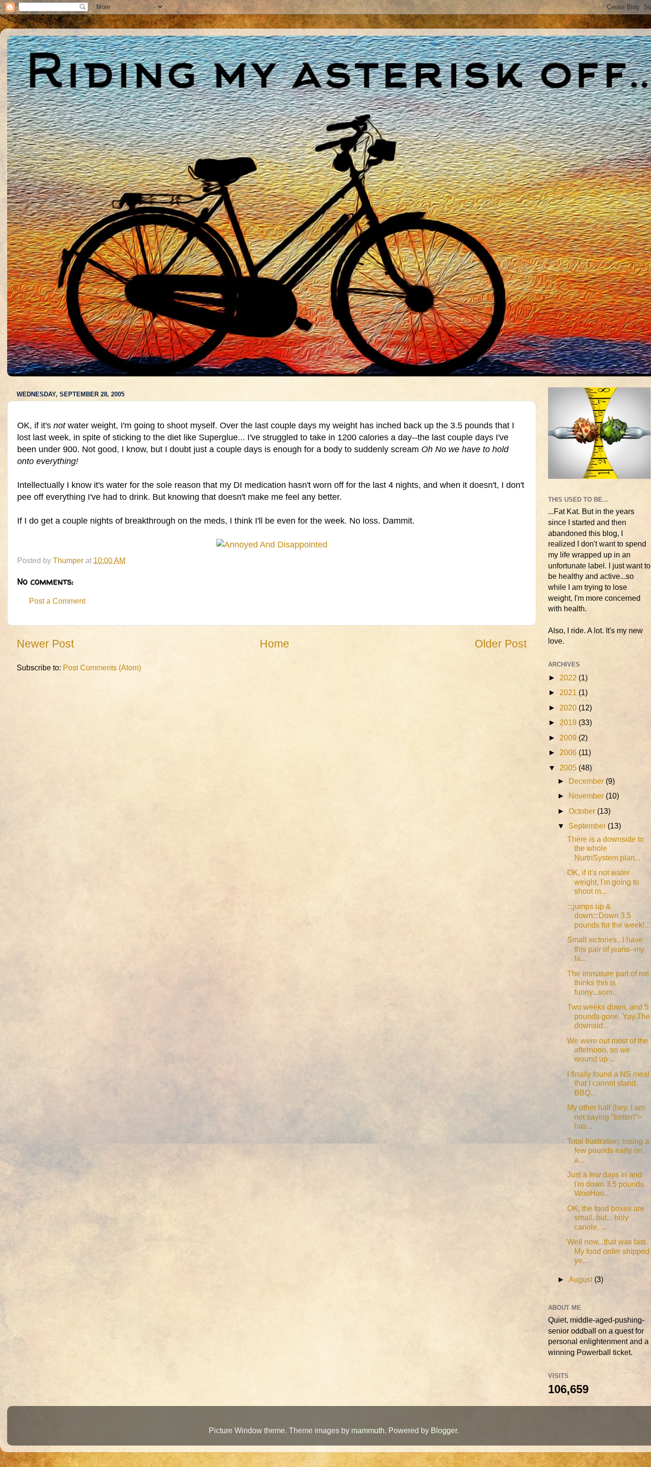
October (583, 811)
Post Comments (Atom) (102, 667)
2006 (569, 752)
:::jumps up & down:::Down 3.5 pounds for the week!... (608, 915)
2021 (569, 692)
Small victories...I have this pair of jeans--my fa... (605, 948)
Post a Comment (57, 601)
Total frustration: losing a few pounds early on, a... (608, 1150)
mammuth (368, 1430)
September (588, 825)
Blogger (444, 1430)
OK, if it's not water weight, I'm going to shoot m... (603, 881)
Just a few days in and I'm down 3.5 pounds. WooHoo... (606, 1183)
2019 (569, 722)
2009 (569, 737)
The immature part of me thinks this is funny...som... (608, 982)
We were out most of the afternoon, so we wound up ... (607, 1049)
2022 (569, 677)
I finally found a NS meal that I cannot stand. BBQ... (608, 1083)
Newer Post (45, 643)
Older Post (501, 643)
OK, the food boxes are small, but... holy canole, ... (605, 1217)
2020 (569, 707)
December (587, 781)
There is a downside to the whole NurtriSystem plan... (605, 848)
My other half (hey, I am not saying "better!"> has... (606, 1116)
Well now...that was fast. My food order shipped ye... (608, 1251)
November (587, 795)
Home (274, 643)
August (581, 1279)
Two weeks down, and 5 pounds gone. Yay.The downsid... (608, 1016)
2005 (569, 767)
